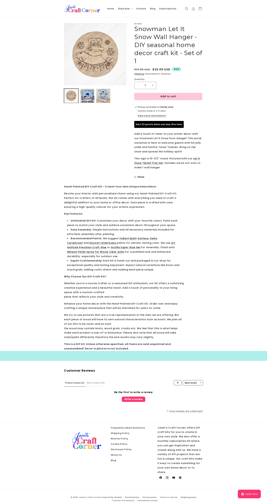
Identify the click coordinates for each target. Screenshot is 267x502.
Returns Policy (119, 438)
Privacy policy (149, 497)
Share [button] (140, 176)
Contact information (123, 500)
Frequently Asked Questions (128, 427)
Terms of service (169, 497)
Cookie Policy (119, 444)
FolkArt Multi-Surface (134, 238)
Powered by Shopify (112, 497)
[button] (125, 8)
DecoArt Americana (102, 243)
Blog (113, 460)
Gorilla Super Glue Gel (125, 247)
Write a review (133, 399)
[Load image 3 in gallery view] (103, 96)
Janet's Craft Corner (90, 497)
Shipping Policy (120, 433)
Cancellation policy (147, 500)
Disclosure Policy (121, 449)
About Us (116, 454)
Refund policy (132, 497)
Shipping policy (189, 497)
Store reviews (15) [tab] (96, 383)
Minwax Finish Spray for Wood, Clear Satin (95, 252)
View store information (152, 115)
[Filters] (178, 382)
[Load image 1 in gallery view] (71, 96)
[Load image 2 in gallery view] (87, 96)
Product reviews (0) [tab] (74, 383)
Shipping (139, 74)
